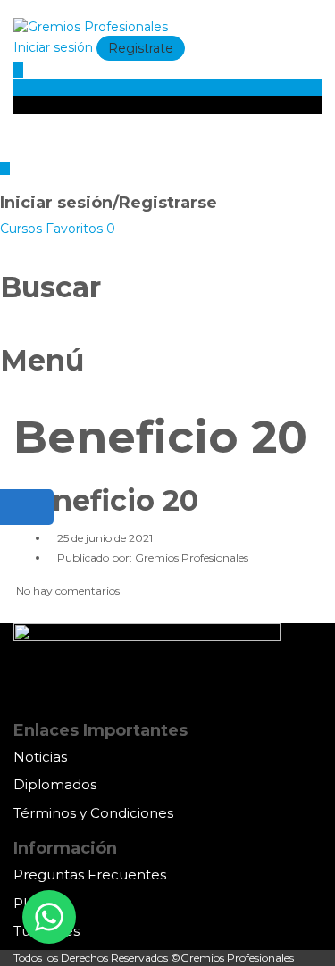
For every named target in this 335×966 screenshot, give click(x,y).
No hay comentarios (66, 590)
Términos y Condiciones (93, 812)
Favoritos (80, 229)
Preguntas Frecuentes (89, 874)
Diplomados (54, 784)
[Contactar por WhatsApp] (49, 917)
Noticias (40, 756)
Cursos (23, 229)
